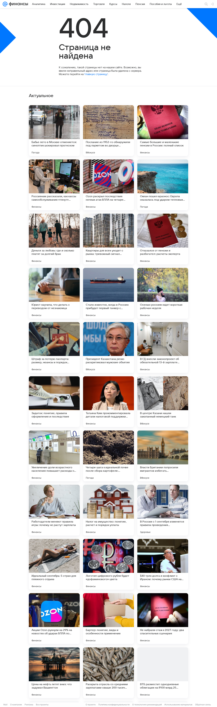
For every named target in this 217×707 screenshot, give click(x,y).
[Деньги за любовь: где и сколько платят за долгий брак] (54, 239)
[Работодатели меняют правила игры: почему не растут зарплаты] (54, 510)
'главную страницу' (96, 74)
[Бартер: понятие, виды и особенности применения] (108, 618)
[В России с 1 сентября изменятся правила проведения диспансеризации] (162, 510)
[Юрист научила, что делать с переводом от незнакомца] (54, 293)
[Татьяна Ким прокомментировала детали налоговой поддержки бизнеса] (108, 401)
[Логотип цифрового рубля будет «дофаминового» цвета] (108, 564)
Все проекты (42, 704)
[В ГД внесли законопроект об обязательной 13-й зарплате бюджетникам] (162, 347)
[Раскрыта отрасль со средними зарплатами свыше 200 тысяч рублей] (108, 672)
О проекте (91, 704)
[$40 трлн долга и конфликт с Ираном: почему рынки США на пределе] (162, 564)
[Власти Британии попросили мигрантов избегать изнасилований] (162, 456)
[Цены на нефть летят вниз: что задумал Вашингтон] (54, 672)
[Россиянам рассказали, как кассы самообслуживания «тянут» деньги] (54, 184)
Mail (5, 704)
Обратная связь (203, 704)
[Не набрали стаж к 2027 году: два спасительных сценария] (162, 618)
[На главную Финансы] (17, 4)
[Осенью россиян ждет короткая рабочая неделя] (162, 293)
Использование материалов (178, 704)
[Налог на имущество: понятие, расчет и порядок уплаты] (108, 510)
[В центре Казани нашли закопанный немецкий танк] (162, 401)
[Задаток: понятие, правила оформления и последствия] (54, 401)
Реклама (29, 704)
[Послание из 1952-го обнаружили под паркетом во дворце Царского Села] (108, 130)
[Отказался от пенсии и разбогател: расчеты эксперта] (162, 239)
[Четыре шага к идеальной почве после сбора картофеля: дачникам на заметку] (108, 456)
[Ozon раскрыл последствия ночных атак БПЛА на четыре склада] (108, 184)
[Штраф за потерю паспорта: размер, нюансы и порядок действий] (54, 347)
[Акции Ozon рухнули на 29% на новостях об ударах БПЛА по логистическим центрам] (54, 618)
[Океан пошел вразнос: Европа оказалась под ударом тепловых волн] (162, 184)
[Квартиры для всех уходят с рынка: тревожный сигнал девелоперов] (108, 239)
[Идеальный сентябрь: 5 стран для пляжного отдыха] (54, 564)
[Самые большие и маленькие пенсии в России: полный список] (162, 130)
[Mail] (5, 4)
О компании (16, 704)
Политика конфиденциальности (114, 704)
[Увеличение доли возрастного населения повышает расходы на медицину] (54, 456)
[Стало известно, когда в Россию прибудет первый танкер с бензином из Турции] (108, 293)
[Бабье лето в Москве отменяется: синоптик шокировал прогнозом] (54, 130)
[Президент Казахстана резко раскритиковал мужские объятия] (108, 347)
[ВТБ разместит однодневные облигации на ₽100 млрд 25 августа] (162, 672)
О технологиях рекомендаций (147, 704)
